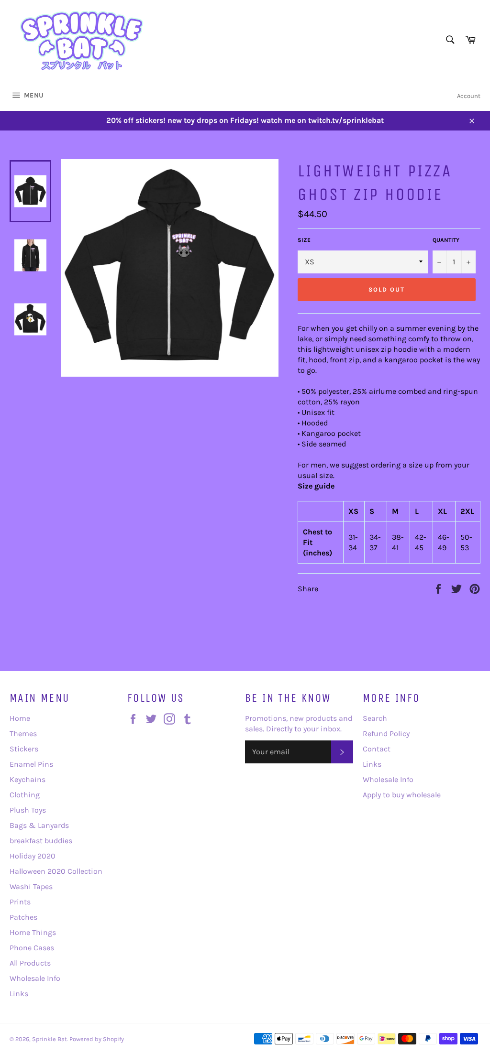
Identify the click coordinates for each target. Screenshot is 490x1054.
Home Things (33, 932)
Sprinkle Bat (49, 1039)
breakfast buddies (41, 840)
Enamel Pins (31, 764)
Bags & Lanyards (39, 825)
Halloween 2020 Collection (56, 871)
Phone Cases (32, 947)
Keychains (27, 779)
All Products (30, 962)
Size (304, 240)
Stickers (24, 748)
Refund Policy (386, 733)
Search (375, 718)
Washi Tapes (31, 886)
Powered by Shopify (96, 1039)
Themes (23, 733)
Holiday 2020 (33, 855)
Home (20, 718)
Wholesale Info (35, 978)
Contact (376, 748)
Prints (20, 901)
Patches (23, 917)
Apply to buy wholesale (402, 794)
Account (468, 95)
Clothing (25, 794)
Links (19, 993)
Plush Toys (28, 810)
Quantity (446, 240)
